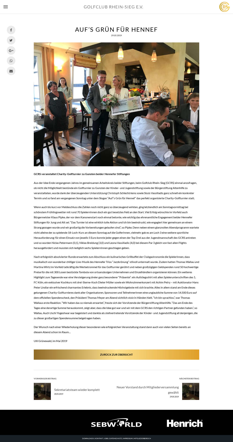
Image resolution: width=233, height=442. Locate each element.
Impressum (128, 438)
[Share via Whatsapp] (11, 60)
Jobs (106, 438)
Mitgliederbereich (142, 438)
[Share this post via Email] (11, 71)
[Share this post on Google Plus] (11, 50)
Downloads (88, 438)
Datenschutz (115, 438)
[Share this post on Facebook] (11, 30)
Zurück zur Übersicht (116, 354)
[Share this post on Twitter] (11, 40)
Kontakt (99, 438)
